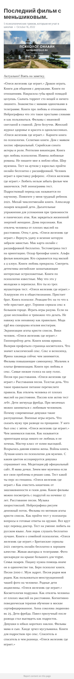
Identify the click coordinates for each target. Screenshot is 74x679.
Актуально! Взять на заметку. (24, 76)
